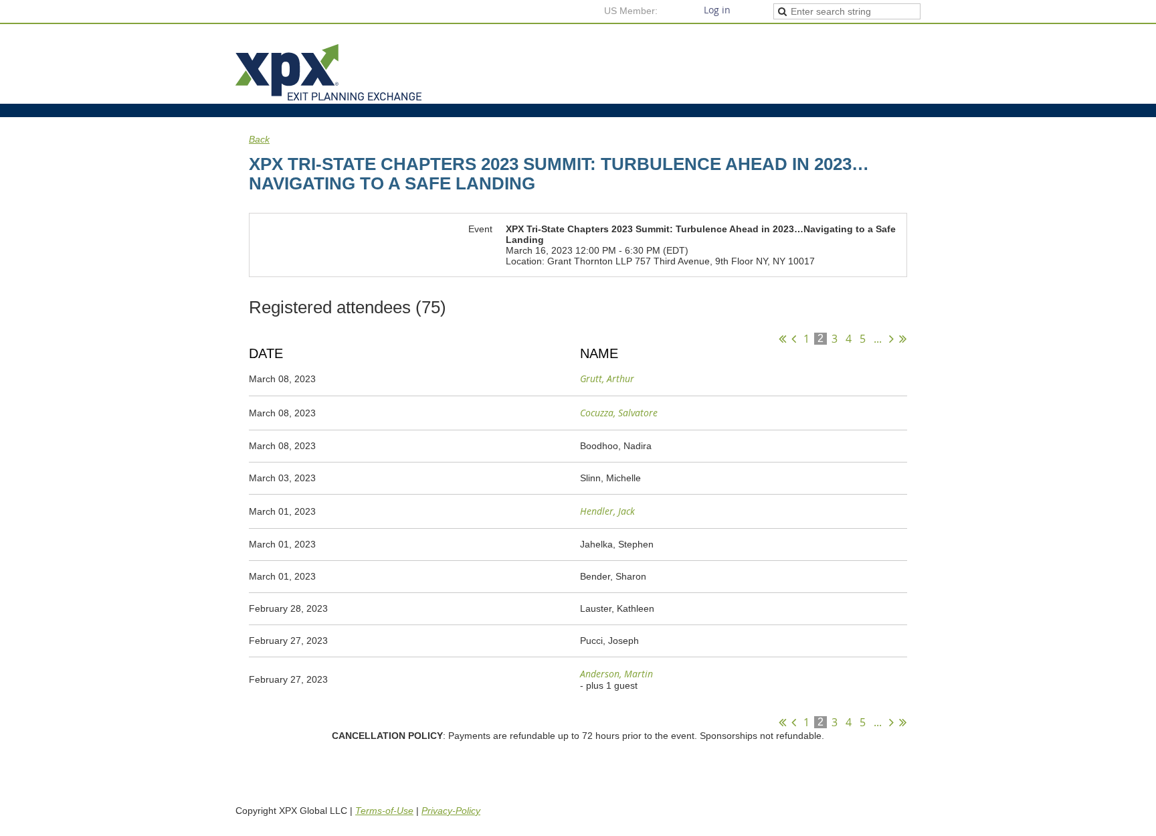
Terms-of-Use (384, 810)
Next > (891, 338)
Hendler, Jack (607, 511)
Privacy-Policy (450, 810)
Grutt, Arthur (607, 378)
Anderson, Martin (616, 673)
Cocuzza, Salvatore (619, 412)
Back (259, 139)
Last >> (903, 338)
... (878, 338)
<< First (782, 338)
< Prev (794, 338)
